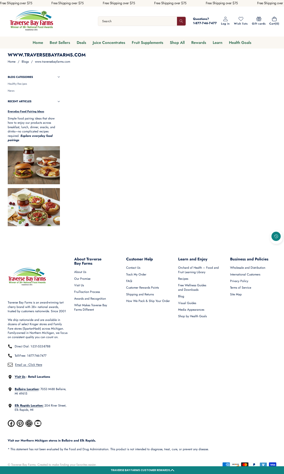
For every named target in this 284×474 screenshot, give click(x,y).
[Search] (181, 21)
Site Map (236, 294)
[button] (142, 470)
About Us (80, 272)
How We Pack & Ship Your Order (148, 301)
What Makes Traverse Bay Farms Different (90, 307)
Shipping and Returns (140, 294)
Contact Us (133, 267)
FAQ (129, 281)
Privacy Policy (239, 281)
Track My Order (136, 274)
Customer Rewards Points (142, 287)
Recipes (183, 278)
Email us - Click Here (28, 364)
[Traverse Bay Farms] (31, 21)
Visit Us (79, 285)
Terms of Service (240, 287)
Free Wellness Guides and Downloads (192, 287)
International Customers (245, 274)
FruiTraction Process (87, 292)
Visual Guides (187, 303)
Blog (181, 296)
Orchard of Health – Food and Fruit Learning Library (198, 269)
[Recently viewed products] (276, 236)
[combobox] (141, 21)
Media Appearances (191, 309)
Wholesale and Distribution (247, 267)
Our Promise (82, 278)
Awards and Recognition (90, 298)
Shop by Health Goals (192, 316)
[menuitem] (34, 83)
